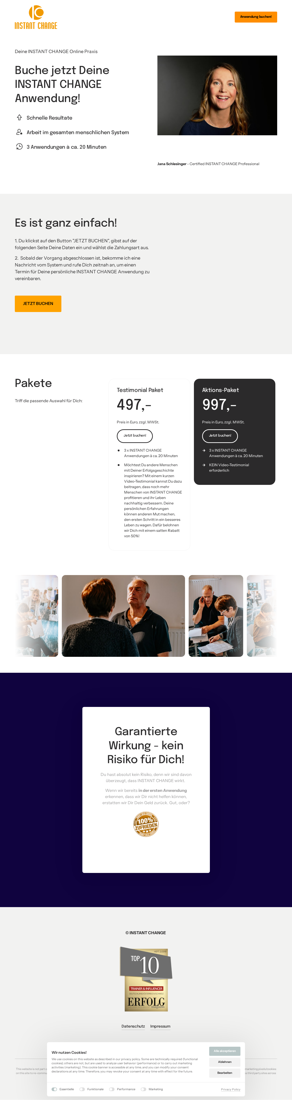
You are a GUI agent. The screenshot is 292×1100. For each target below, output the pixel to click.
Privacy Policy (230, 1089)
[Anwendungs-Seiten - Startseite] (36, 17)
